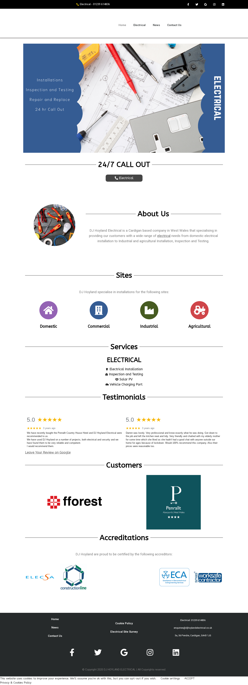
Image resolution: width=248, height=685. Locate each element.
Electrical (139, 25)
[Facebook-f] (188, 4)
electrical (163, 236)
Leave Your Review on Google (48, 452)
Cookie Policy (124, 623)
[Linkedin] (223, 4)
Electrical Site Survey (124, 631)
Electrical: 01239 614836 (193, 620)
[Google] (205, 4)
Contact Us (174, 25)
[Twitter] (196, 4)
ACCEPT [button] (189, 678)
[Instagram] (214, 4)
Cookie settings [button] (170, 678)
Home (122, 25)
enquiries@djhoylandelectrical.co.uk (193, 627)
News (156, 25)
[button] (124, 178)
